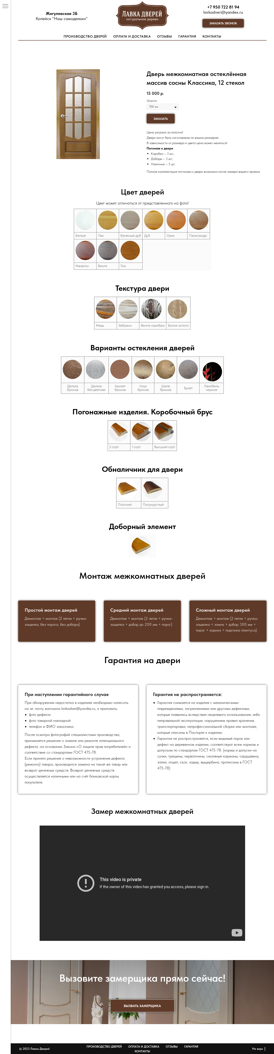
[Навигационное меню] (5, 6)
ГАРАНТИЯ (187, 36)
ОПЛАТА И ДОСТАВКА (132, 36)
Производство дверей (104, 1046)
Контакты (142, 1051)
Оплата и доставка (143, 1046)
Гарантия (191, 1046)
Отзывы (172, 1046)
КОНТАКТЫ (212, 36)
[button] (223, 23)
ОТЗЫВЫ (164, 36)
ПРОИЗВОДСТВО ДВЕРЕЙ (85, 36)
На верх (257, 1048)
